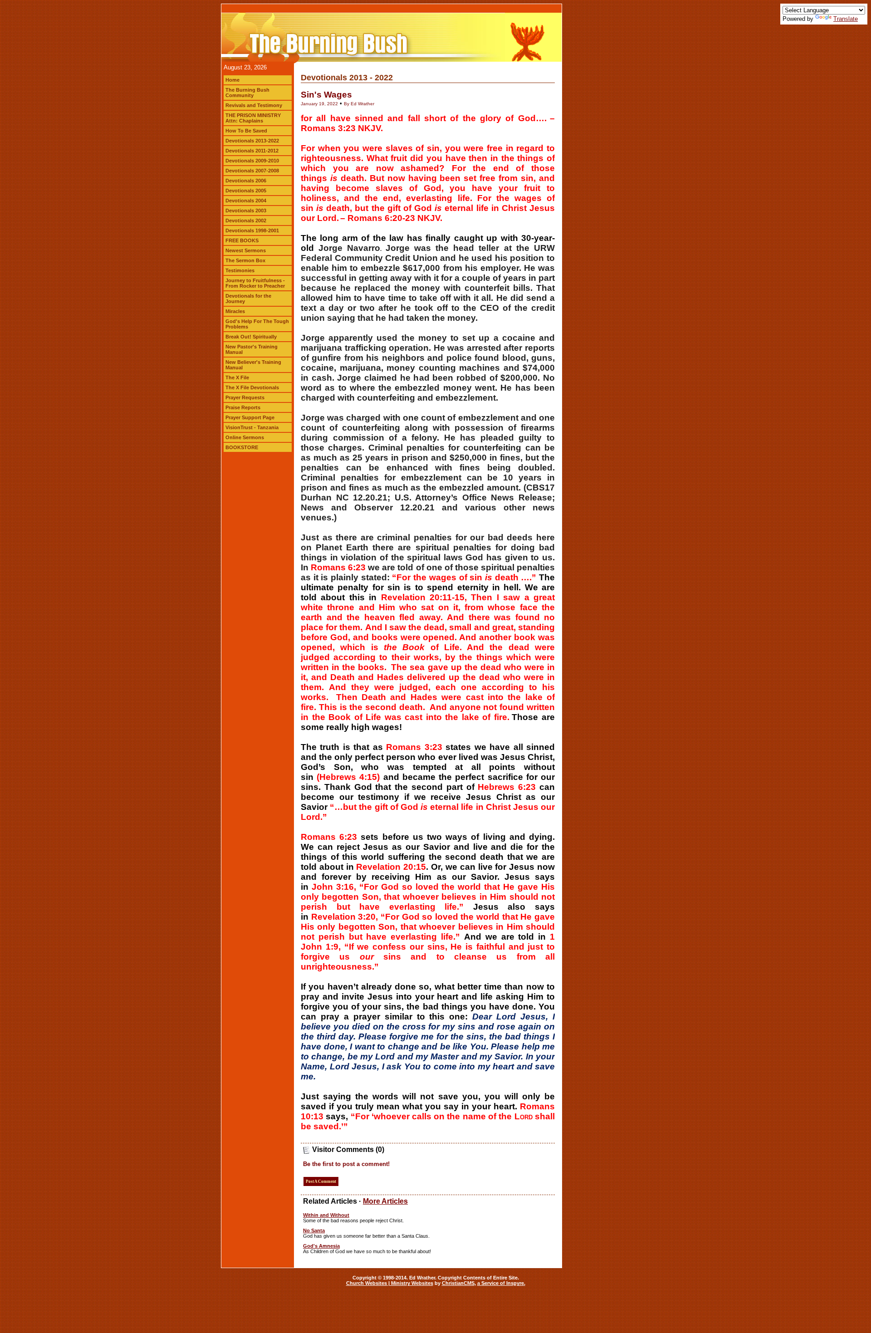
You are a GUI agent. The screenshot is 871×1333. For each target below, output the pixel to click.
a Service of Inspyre (500, 1283)
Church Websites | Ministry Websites (389, 1283)
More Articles (385, 1201)
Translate (845, 18)
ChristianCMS (458, 1283)
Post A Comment (321, 1181)
